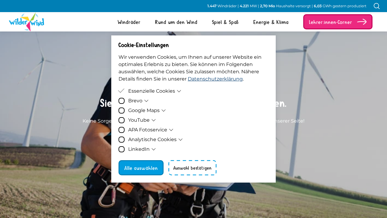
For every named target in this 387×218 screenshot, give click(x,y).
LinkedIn (139, 149)
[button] (337, 21)
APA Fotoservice (147, 130)
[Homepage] (22, 21)
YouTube (139, 120)
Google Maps (144, 110)
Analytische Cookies (152, 139)
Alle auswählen (141, 167)
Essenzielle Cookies (151, 91)
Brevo (135, 101)
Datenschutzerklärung (215, 79)
